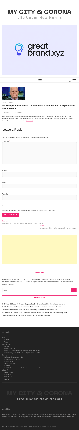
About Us (5, 370)
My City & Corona (8, 426)
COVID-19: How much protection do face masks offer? (22, 351)
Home (4, 338)
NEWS (6, 340)
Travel (6, 342)
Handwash (7, 366)
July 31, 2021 (7, 112)
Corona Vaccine (9, 348)
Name (4, 170)
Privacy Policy (8, 372)
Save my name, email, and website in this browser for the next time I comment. (28, 210)
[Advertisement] (39, 249)
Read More (29, 121)
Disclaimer (7, 374)
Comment (6, 141)
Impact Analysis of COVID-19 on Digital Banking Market (22, 353)
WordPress (36, 426)
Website (5, 194)
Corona (5, 102)
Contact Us (8, 376)
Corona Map (6, 344)
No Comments (18, 112)
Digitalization (8, 361)
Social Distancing (10, 363)
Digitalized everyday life (12, 359)
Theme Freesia (27, 426)
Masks (6, 346)
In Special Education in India (13, 357)
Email (4, 182)
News (11, 102)
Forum (4, 355)
